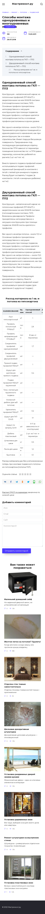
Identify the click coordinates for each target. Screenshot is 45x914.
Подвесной (10, 27)
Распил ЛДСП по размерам (14, 492)
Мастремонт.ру (22, 3)
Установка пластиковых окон (18, 883)
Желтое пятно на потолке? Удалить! (22, 642)
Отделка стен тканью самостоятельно (15, 685)
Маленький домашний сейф (18, 599)
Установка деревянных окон (18, 820)
